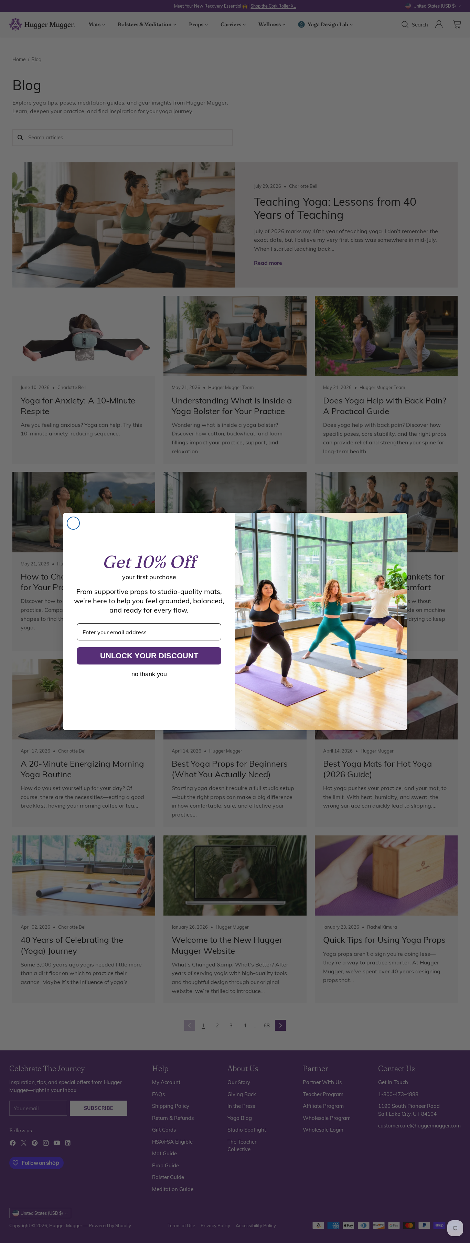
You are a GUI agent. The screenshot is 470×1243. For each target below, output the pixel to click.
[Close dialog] (73, 523)
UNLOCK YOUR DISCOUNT (149, 655)
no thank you (149, 674)
